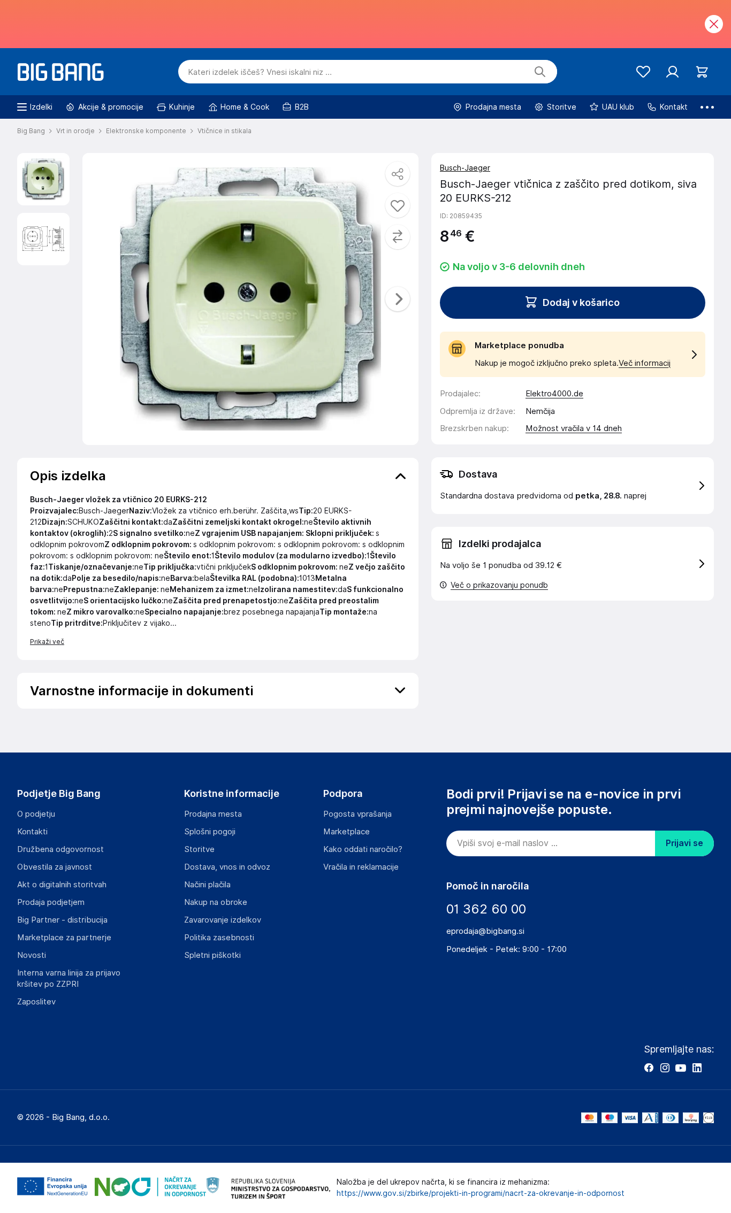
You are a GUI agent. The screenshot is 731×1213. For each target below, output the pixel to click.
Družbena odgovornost (60, 849)
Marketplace (346, 831)
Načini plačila (207, 884)
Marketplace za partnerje (64, 937)
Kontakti (32, 831)
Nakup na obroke (215, 902)
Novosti (31, 955)
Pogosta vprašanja (357, 814)
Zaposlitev (36, 1002)
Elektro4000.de (554, 393)
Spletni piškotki (212, 955)
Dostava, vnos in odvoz (227, 867)
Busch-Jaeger (465, 168)
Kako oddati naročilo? (362, 849)
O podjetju (36, 814)
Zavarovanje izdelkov (222, 920)
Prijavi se (684, 843)
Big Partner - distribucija (62, 920)
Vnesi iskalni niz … (260, 72)
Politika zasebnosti (219, 937)
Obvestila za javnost (54, 867)
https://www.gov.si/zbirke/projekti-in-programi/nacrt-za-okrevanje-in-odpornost (481, 1193)
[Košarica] (702, 72)
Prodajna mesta (213, 814)
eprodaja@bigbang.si (485, 931)
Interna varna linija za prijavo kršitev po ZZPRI (68, 978)
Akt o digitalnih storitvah (61, 884)
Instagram (664, 1067)
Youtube (681, 1067)
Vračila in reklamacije (361, 867)
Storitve (199, 849)
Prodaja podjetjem (51, 902)
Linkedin (697, 1067)
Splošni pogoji (209, 831)
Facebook (648, 1067)
